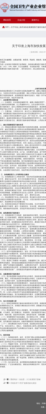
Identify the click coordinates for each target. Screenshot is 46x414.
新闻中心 (35, 20)
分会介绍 (21, 20)
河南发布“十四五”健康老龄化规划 (23, 383)
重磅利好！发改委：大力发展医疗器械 (25, 379)
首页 (7, 27)
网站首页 (7, 20)
